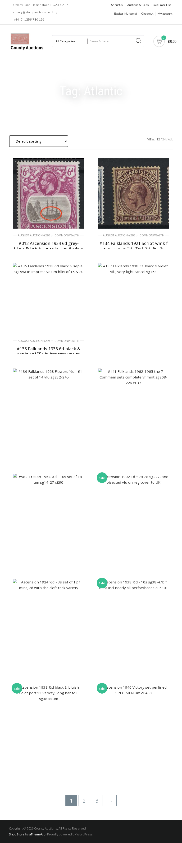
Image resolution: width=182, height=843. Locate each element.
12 (158, 139)
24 (164, 139)
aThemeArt (37, 834)
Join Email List (162, 5)
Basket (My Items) (125, 14)
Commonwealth (67, 235)
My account (165, 14)
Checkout (147, 14)
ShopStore (16, 834)
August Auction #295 (34, 235)
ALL (170, 139)
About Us (117, 5)
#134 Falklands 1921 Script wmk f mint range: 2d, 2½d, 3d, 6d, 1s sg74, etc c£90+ (133, 248)
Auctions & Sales (138, 5)
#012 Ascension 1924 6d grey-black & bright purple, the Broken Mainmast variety (48, 248)
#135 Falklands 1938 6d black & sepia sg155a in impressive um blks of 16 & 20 (48, 354)
